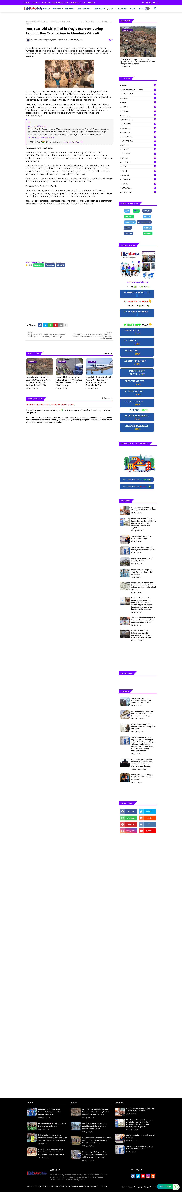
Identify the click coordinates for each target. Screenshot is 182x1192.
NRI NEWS (69, 8)
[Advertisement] (69, 233)
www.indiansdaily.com (35, 262)
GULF (136, 211)
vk (149, 824)
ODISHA (139, 166)
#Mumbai (32, 126)
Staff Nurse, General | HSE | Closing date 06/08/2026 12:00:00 (143, 548)
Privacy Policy (149, 1187)
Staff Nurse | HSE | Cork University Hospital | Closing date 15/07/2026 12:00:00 (142, 700)
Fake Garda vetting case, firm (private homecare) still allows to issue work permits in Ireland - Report (143, 586)
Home (28, 21)
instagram (130, 831)
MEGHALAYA (138, 154)
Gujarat (139, 107)
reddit (149, 818)
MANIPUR (139, 149)
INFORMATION (84, 8)
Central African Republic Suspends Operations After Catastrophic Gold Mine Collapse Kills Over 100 (38, 381)
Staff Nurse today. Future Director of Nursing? (141, 537)
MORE (132, 8)
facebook (130, 811)
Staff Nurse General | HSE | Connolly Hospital (141, 559)
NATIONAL (56, 8)
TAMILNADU (139, 179)
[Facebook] (40, 325)
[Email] (60, 325)
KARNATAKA (139, 128)
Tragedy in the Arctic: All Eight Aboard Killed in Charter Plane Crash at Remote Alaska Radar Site (99, 381)
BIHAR (139, 102)
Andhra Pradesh (139, 94)
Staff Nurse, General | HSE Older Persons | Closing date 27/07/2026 (142, 572)
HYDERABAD (139, 115)
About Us (26, 2)
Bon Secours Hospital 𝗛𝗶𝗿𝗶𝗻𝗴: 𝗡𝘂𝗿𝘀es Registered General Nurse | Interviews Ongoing (142, 713)
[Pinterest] (55, 325)
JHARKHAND (139, 124)
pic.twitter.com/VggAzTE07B (41, 137)
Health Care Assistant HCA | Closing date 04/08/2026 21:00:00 (143, 508)
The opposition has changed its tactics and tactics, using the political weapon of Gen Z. (143, 620)
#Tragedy (41, 126)
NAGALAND (138, 162)
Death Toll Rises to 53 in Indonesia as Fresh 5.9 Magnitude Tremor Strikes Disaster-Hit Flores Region (141, 634)
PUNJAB (139, 171)
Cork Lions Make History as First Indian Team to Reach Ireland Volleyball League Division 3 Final (51, 1152)
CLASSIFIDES (121, 8)
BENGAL (138, 98)
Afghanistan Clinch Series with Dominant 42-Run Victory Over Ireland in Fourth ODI (49, 1112)
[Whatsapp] (50, 325)
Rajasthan (139, 175)
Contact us (36, 2)
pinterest (130, 824)
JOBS (110, 8)
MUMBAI (35, 21)
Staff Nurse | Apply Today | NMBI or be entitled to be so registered (142, 776)
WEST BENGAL (139, 192)
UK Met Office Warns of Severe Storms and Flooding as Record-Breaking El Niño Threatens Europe (96, 1140)
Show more (108, 353)
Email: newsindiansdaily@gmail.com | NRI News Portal (61, 2)
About (130, 1187)
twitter (149, 811)
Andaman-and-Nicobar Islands (138, 90)
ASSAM (139, 85)
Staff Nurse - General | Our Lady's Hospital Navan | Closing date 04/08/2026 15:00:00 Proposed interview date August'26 (143, 523)
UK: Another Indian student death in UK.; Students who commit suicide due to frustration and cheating (141, 762)
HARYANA (139, 111)
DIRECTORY (99, 8)
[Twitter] (45, 325)
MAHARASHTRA (139, 141)
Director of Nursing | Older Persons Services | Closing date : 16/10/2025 (143, 726)
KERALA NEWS (139, 132)
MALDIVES (138, 145)
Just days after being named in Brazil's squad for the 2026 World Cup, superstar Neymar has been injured (52, 1137)
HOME (45, 8)
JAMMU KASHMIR (139, 119)
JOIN (141, 8)
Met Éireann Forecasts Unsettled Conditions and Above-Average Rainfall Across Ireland (94, 1126)
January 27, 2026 (71, 142)
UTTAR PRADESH (139, 188)
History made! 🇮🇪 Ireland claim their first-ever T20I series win (52, 1124)
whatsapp (130, 818)
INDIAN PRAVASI (89, 2)
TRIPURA (139, 184)
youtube (149, 831)
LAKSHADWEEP (139, 137)
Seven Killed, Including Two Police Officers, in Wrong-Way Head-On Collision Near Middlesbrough (69, 381)
